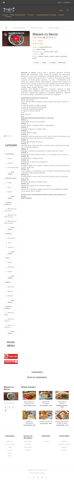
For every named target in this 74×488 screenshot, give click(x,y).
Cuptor (10, 192)
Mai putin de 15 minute (10, 210)
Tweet (37, 62)
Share (44, 62)
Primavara (11, 238)
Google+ (53, 62)
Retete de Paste (9, 314)
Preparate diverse (37, 28)
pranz (34, 58)
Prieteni (10, 447)
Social (61, 15)
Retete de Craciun (9, 320)
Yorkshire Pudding (46, 421)
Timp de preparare (7, 203)
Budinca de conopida (45, 402)
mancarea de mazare (62, 78)
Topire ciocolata (28, 447)
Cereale (10, 163)
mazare (40, 56)
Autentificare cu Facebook (64, 444)
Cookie (10, 456)
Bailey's (10, 291)
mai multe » (11, 173)
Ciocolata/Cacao (13, 167)
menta (57, 56)
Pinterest (63, 62)
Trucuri (31, 15)
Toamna (10, 247)
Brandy (10, 296)
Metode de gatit (11, 178)
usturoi (51, 56)
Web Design (46, 441)
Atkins (10, 262)
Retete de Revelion (9, 326)
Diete (7, 258)
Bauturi (8, 282)
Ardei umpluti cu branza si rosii (29, 402)
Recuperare (64, 450)
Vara (9, 243)
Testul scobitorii (28, 441)
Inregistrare (64, 447)
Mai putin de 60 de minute (10, 222)
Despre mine (10, 441)
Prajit (10, 183)
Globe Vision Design (40, 473)
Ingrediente (10, 154)
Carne (10, 158)
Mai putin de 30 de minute (10, 216)
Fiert (9, 187)
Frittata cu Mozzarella (29, 422)
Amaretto (11, 287)
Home (5, 15)
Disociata (11, 267)
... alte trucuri (28, 450)
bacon (46, 56)
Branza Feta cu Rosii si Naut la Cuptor (62, 422)
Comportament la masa (46, 15)
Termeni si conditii (9, 444)
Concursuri (10, 450)
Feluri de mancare (17, 15)
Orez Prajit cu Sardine (62, 402)
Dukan (10, 271)
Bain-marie (28, 444)
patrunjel (64, 56)
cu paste (65, 76)
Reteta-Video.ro (43, 470)
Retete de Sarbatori (8, 307)
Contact (8, 16)
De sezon (9, 234)
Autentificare (64, 441)
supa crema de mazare (37, 78)
